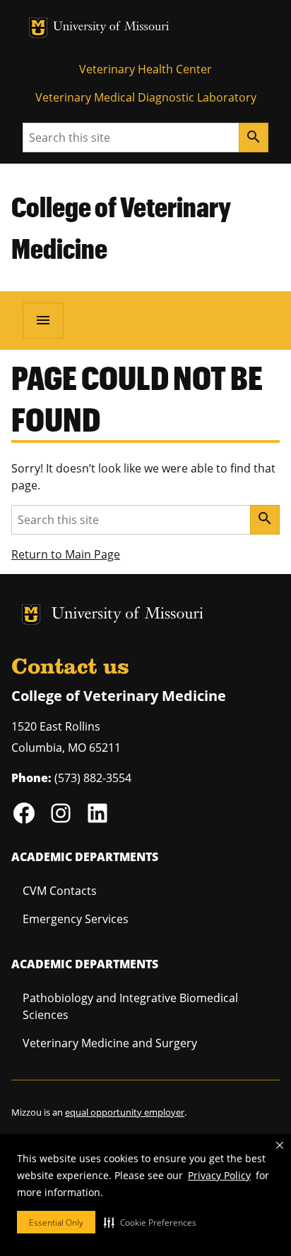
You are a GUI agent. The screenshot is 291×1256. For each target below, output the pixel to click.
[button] (150, 1222)
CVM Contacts (60, 890)
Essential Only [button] (56, 1222)
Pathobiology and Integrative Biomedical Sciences (130, 1006)
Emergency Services (76, 919)
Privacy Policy (219, 1175)
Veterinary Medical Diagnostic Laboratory (145, 97)
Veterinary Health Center (145, 69)
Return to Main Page (65, 554)
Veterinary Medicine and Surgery (110, 1043)
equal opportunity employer (124, 1112)
